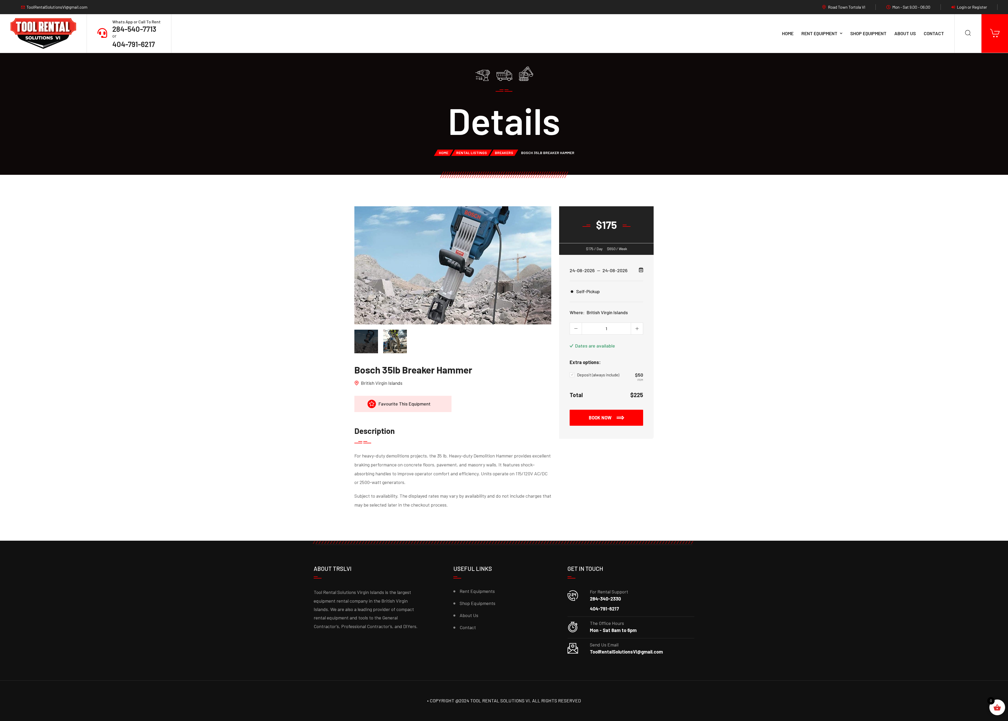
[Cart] (994, 33)
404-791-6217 (133, 44)
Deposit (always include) (598, 374)
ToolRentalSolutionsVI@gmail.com (57, 7)
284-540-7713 (134, 28)
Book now (601, 417)
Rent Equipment (819, 33)
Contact (934, 33)
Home (788, 33)
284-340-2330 (605, 599)
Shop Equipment (868, 33)
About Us (905, 33)
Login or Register (972, 7)
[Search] (968, 33)
